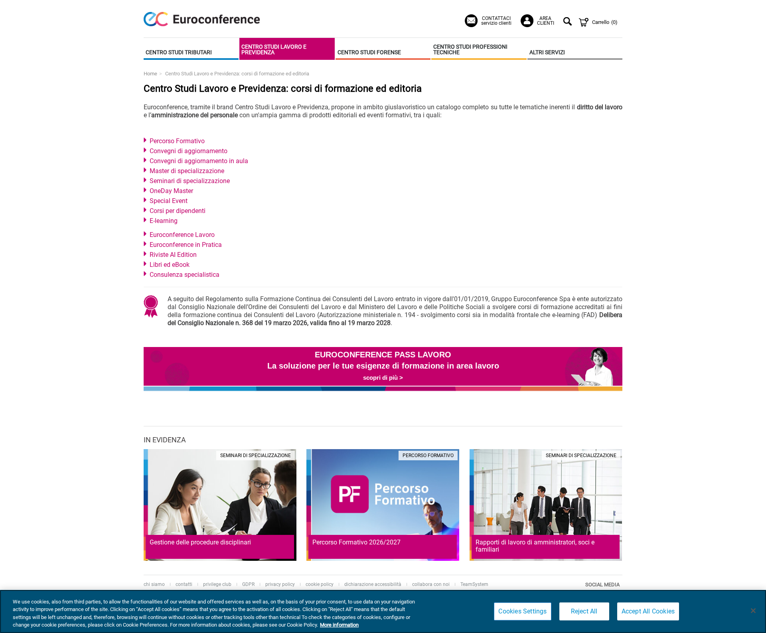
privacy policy (280, 584)
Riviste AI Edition (173, 254)
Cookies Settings (522, 611)
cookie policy (320, 584)
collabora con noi (431, 584)
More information (339, 625)
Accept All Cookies (648, 611)
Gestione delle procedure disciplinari (200, 542)
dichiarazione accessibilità (372, 584)
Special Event (169, 201)
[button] (191, 49)
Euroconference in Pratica (186, 244)
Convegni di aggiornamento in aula (199, 161)
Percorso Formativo (177, 141)
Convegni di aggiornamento (188, 151)
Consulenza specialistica (184, 274)
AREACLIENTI (545, 21)
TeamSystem (474, 584)
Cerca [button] (568, 22)
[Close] (753, 610)
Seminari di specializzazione (190, 181)
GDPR (248, 584)
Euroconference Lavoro (182, 235)
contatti (184, 584)
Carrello (605, 22)
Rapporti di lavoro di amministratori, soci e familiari (535, 545)
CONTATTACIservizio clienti (496, 21)
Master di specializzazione (187, 171)
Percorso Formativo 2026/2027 (356, 542)
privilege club (217, 584)
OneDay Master (171, 191)
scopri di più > (383, 377)
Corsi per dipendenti (177, 211)
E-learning (164, 221)
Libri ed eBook (170, 264)
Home (150, 74)
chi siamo (154, 584)
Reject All (584, 611)
